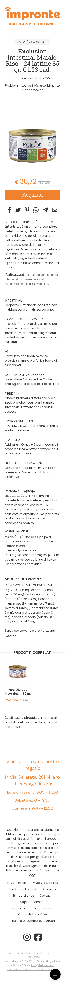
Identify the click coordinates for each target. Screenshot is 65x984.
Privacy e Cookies (45, 883)
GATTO (21, 41)
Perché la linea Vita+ (32, 914)
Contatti (46, 895)
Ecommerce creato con (32, 969)
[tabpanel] (32, 132)
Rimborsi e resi (23, 895)
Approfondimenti (32, 902)
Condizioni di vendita (23, 889)
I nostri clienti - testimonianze (33, 908)
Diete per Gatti (38, 41)
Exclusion (17, 727)
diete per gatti (48, 722)
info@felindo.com (42, 965)
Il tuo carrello (17, 883)
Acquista (32, 194)
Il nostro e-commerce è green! (32, 920)
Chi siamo (50, 889)
